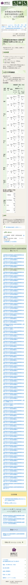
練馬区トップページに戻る (9, 577)
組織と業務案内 (6, 571)
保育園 (9, 26)
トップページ (10, 24)
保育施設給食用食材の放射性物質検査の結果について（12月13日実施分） (13, 519)
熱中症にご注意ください (11, 502)
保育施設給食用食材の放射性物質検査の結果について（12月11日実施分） (13, 516)
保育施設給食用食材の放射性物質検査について (14, 28)
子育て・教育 (16, 24)
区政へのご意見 (6, 574)
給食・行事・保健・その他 (17, 26)
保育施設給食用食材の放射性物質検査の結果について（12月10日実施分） (13, 523)
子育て (22, 24)
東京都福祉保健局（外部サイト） (14, 227)
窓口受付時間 (6, 568)
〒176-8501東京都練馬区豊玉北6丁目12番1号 (11, 560)
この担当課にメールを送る (10, 241)
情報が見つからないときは (13, 542)
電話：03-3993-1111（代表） (10, 564)
